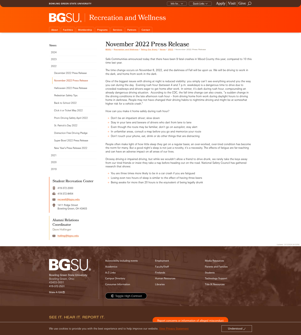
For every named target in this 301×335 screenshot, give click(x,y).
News (163, 49)
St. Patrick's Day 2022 (65, 125)
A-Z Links (110, 272)
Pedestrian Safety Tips (65, 95)
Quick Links (198, 3)
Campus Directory (115, 278)
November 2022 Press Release (71, 80)
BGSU (109, 49)
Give (242, 3)
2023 (54, 59)
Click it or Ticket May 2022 (68, 110)
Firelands (160, 272)
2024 (54, 52)
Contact (146, 29)
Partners (131, 29)
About (54, 29)
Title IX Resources (215, 284)
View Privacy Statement (174, 328)
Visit (232, 3)
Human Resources (165, 278)
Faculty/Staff (162, 266)
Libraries (160, 284)
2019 (54, 169)
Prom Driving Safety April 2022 (71, 117)
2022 (170, 49)
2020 (54, 162)
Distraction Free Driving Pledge (70, 132)
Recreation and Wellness (126, 49)
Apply (220, 3)
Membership (85, 29)
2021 (54, 155)
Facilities (68, 29)
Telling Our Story (149, 49)
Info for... (175, 3)
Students (210, 272)
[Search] (249, 3)
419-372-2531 (57, 286)
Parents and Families (216, 266)
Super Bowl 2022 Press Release (71, 140)
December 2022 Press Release (70, 73)
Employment (162, 260)
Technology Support (216, 278)
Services (117, 29)
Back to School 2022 (65, 102)
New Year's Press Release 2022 (70, 148)
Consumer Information (117, 284)
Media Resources (214, 260)
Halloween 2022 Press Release (70, 88)
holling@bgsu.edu (68, 235)
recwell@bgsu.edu (69, 199)
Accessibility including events (121, 260)
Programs (102, 29)
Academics (111, 266)
